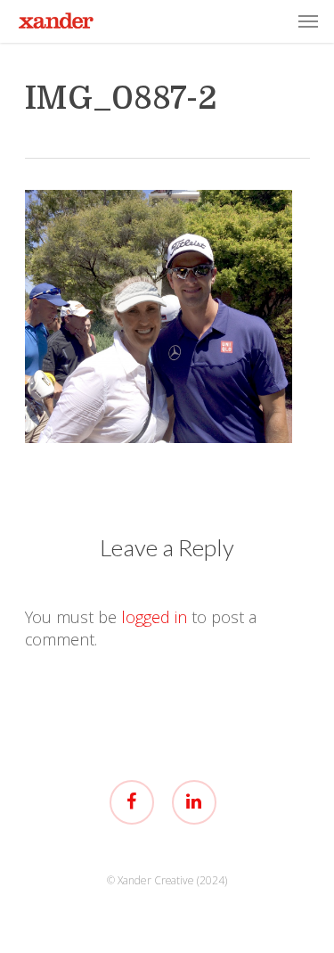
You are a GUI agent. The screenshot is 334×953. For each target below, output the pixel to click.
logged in (154, 617)
